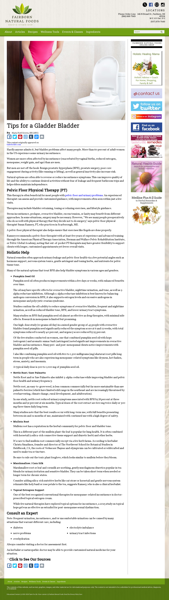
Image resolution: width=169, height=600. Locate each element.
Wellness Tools (50, 31)
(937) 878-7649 (158, 21)
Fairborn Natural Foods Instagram (163, 4)
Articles (20, 31)
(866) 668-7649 (129, 16)
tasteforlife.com (14, 144)
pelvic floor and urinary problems (84, 195)
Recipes (33, 31)
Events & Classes (72, 31)
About (8, 31)
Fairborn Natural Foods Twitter (145, 4)
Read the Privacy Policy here (73, 594)
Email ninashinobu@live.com (157, 4)
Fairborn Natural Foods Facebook (151, 4)
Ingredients (93, 31)
